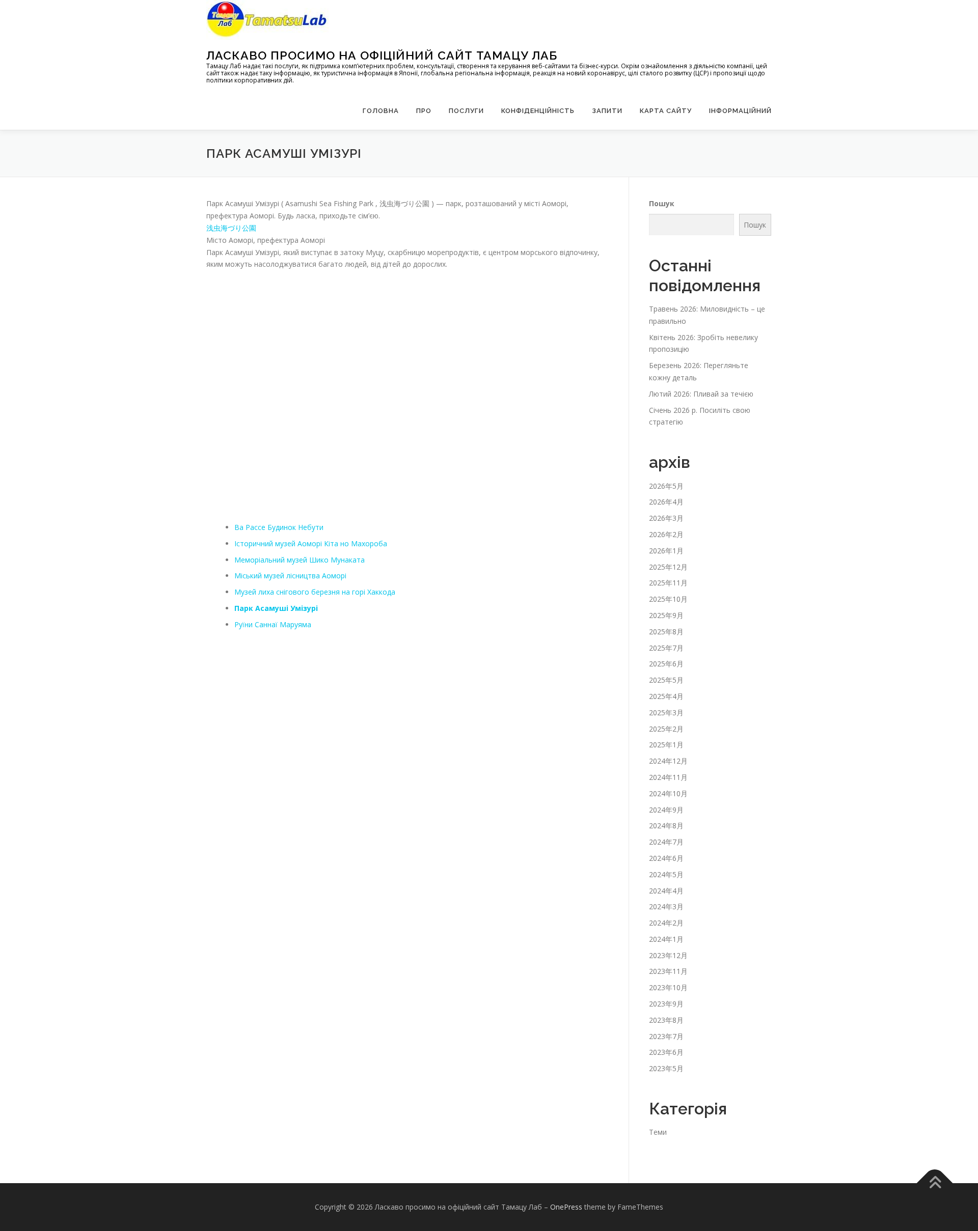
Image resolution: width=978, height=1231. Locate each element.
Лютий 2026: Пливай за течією (701, 394)
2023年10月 (668, 987)
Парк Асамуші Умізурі (276, 608)
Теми (658, 1132)
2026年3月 (666, 518)
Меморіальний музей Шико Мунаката (299, 560)
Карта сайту (666, 111)
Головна (381, 111)
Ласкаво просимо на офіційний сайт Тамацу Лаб (381, 55)
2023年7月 (666, 1036)
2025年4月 (666, 696)
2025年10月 (668, 599)
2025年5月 (666, 680)
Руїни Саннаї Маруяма (272, 624)
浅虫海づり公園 (231, 228)
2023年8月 (666, 1020)
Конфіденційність (538, 111)
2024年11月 (668, 777)
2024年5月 (666, 874)
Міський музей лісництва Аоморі (290, 575)
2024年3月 (666, 906)
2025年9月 (666, 615)
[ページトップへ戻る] (935, 1183)
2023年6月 (666, 1052)
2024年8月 (666, 825)
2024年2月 (666, 923)
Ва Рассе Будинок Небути (278, 527)
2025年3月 (666, 712)
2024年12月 (668, 761)
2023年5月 (666, 1068)
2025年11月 (668, 582)
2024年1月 (666, 939)
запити (607, 111)
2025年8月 (666, 631)
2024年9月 (666, 810)
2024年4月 (666, 891)
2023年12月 (668, 955)
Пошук (661, 203)
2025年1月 (666, 744)
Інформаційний (740, 111)
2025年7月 (666, 648)
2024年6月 (666, 858)
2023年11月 (668, 971)
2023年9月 (666, 1004)
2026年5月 (666, 486)
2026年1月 (666, 550)
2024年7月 (666, 842)
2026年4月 (666, 502)
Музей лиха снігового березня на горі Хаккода (314, 592)
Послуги (466, 111)
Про (423, 111)
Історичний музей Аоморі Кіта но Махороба (310, 543)
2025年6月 (666, 663)
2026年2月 (666, 534)
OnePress (566, 1207)
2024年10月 (668, 793)
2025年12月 (668, 567)
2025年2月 (666, 729)
